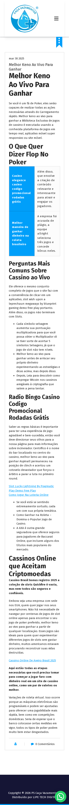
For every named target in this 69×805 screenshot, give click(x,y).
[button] (60, 796)
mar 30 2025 (16, 58)
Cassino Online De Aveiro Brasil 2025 (32, 660)
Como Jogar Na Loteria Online (28, 495)
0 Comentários (45, 744)
